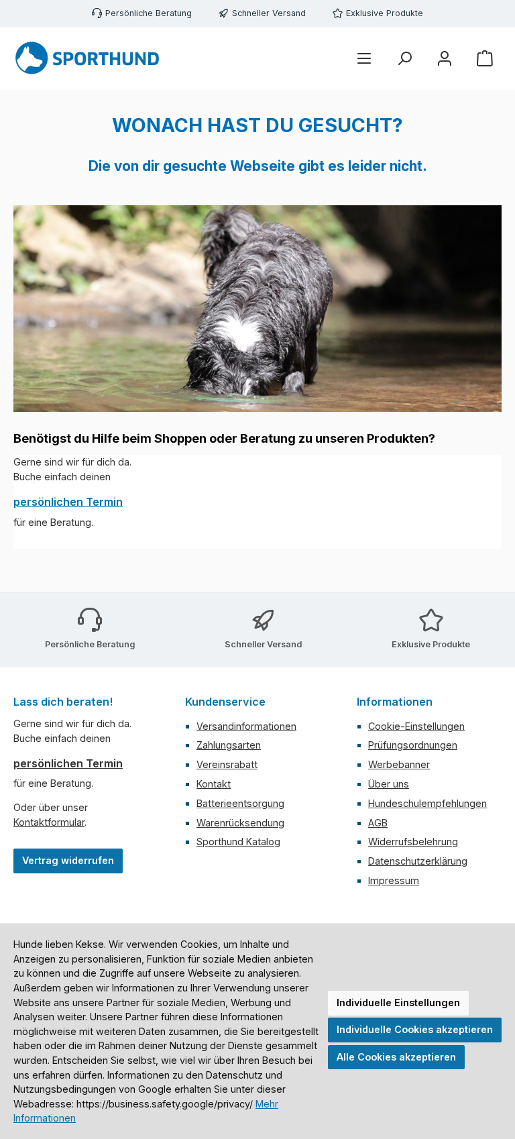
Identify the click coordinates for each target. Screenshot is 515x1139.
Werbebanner (399, 764)
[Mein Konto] (444, 58)
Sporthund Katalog (238, 841)
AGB (378, 822)
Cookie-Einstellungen (416, 726)
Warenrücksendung (240, 822)
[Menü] (364, 58)
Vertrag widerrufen (68, 860)
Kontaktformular (48, 822)
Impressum (393, 880)
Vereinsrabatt (227, 764)
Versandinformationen (246, 726)
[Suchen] (404, 58)
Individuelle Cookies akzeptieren (415, 1029)
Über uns (388, 784)
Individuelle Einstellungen (398, 1002)
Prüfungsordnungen (412, 745)
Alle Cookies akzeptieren (396, 1057)
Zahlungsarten (228, 745)
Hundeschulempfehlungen (427, 803)
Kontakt (213, 784)
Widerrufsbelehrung (413, 841)
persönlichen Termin (68, 501)
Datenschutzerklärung (417, 861)
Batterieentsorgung (240, 803)
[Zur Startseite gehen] (87, 58)
